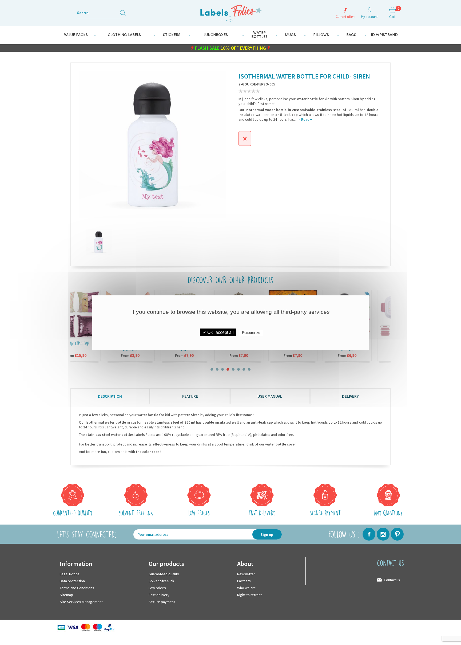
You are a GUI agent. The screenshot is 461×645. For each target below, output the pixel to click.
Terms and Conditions (77, 587)
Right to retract (249, 594)
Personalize (251, 333)
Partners (244, 580)
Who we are (246, 587)
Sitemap (66, 594)
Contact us (392, 579)
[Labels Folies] (230, 11)
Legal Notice (70, 573)
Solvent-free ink (161, 580)
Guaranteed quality (164, 573)
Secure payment (162, 601)
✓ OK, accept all (218, 332)
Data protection (72, 580)
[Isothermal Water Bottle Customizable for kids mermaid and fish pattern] (92, 242)
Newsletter (246, 573)
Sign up (267, 534)
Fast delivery (159, 594)
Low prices (157, 587)
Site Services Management (81, 601)
